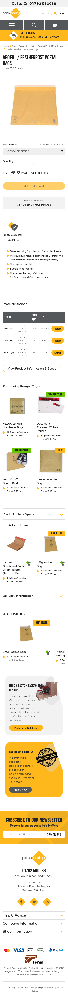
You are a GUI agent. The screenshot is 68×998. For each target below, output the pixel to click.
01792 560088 (42, 3)
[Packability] (12, 12)
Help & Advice (14, 915)
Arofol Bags (10, 144)
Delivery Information (18, 595)
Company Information (21, 923)
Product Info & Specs (18, 514)
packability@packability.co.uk (34, 876)
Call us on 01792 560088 (34, 204)
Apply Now (20, 789)
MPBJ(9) (9, 340)
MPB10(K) (9, 352)
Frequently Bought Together (24, 386)
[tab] (34, 334)
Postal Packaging (20, 46)
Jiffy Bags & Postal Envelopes (47, 46)
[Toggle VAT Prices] (54, 13)
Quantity (8, 161)
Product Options (15, 304)
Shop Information (17, 931)
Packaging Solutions (26, 727)
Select (57, 328)
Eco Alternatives (15, 525)
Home (6, 46)
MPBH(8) (8, 328)
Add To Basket (34, 186)
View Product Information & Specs (32, 368)
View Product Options (52, 144)
